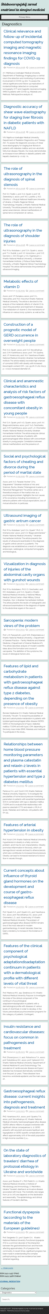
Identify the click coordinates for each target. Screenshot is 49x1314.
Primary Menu (24, 17)
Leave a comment (37, 67)
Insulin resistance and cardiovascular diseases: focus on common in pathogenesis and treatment (24, 1037)
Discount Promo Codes (22, 1311)
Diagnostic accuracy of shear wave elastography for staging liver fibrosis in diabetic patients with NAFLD (25, 117)
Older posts (7, 1268)
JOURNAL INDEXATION (10, 1281)
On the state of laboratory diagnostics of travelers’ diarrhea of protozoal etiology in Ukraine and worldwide (25, 1161)
